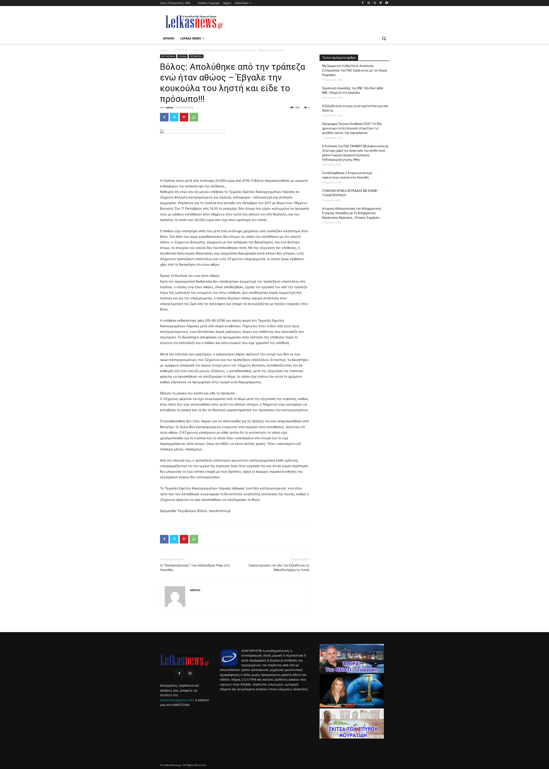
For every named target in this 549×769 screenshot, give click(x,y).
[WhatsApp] (194, 117)
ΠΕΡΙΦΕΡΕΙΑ (196, 56)
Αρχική (164, 50)
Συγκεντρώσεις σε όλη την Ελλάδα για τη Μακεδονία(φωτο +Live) (279, 567)
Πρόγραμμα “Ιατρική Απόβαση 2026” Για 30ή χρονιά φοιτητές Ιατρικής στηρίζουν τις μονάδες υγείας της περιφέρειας (352, 128)
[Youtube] (386, 3)
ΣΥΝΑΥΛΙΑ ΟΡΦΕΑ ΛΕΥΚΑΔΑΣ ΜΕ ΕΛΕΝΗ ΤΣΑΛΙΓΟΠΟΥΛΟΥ (349, 193)
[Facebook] (362, 3)
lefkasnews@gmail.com (176, 700)
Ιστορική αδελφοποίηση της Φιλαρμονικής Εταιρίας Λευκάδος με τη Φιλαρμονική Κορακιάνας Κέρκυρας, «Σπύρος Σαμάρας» (352, 213)
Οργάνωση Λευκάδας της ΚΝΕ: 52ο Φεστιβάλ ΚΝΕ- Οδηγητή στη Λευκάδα (352, 90)
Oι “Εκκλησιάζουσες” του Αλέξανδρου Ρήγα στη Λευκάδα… (194, 567)
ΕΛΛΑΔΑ (182, 56)
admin (169, 107)
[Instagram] (368, 3)
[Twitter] (374, 3)
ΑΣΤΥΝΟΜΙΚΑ (180, 50)
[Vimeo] (380, 3)
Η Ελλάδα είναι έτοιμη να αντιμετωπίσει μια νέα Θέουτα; (355, 108)
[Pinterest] (184, 117)
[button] (384, 38)
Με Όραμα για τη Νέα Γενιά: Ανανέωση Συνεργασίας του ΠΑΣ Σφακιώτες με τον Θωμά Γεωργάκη (354, 70)
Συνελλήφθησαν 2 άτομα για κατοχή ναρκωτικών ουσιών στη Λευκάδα (347, 175)
